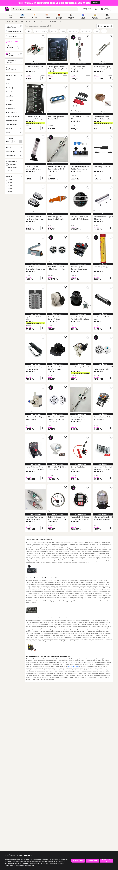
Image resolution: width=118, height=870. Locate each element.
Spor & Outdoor (16, 22)
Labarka (53, 31)
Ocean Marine (73, 31)
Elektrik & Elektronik (55, 22)
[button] (33, 61)
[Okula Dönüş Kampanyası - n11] (59, 3)
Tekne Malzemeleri (43, 22)
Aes (104, 31)
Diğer (28, 31)
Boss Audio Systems (40, 31)
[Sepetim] (96, 9)
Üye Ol (106, 10)
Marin (96, 31)
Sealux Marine (86, 31)
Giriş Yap (110, 10)
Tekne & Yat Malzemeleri (29, 22)
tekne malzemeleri (73, 666)
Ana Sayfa (7, 22)
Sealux (63, 31)
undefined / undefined (14, 31)
